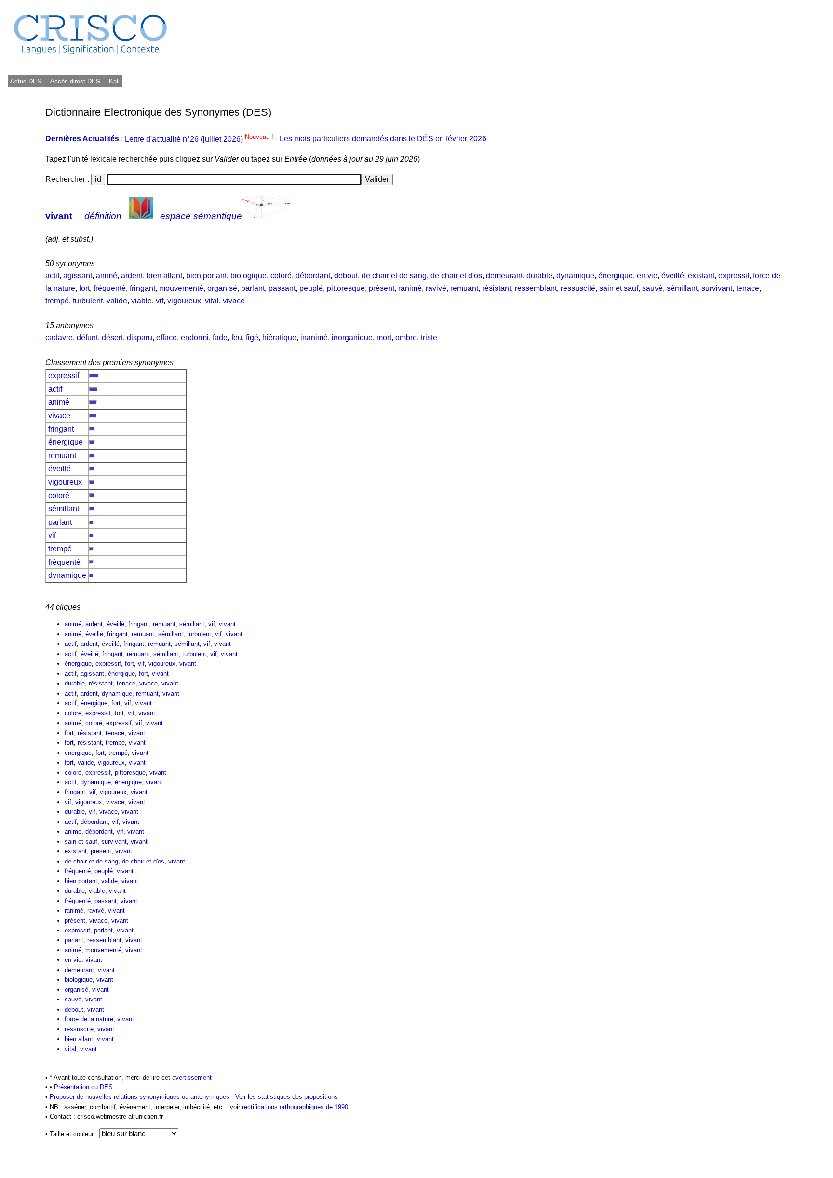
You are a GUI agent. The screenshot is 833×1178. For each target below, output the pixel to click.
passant (282, 288)
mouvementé (181, 288)
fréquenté (110, 288)
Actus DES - (27, 81)
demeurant (504, 276)
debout (346, 276)
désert (112, 337)
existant (701, 276)
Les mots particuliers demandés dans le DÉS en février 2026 (383, 139)
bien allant (164, 276)
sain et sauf (618, 288)
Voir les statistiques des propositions (286, 1096)
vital (212, 301)
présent (381, 288)
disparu (139, 337)
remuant (464, 288)
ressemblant (536, 288)
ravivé (436, 288)
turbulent (88, 301)
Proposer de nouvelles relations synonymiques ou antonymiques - (142, 1096)
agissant (77, 276)
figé (252, 337)
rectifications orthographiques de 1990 (295, 1106)
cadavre (59, 337)
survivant (716, 288)
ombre (406, 337)
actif (52, 276)
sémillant (682, 288)
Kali (114, 81)
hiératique (279, 337)
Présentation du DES (83, 1087)
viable (141, 301)
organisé (222, 288)
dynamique (575, 276)
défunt (87, 337)
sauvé (652, 288)
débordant (313, 276)
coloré (281, 276)
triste (429, 337)
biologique (248, 276)
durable (539, 276)
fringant (142, 288)
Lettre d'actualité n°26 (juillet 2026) (200, 139)
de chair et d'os (456, 276)
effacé (166, 337)
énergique (615, 276)
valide (117, 301)
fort (84, 288)
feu (236, 337)
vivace (234, 301)
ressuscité (578, 288)
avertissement (192, 1077)
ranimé (410, 288)
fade (220, 337)
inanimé (314, 337)
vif (159, 301)
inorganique (352, 337)
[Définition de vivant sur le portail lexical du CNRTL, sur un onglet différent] (141, 216)
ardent (132, 276)
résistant (496, 288)
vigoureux (184, 301)
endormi (195, 337)
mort (383, 337)
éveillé (672, 276)
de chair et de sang (394, 276)
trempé (57, 301)
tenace (747, 288)
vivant (58, 216)
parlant (253, 288)
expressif (733, 276)
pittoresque (346, 288)
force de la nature (89, 1019)
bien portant (206, 276)
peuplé (311, 288)
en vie (647, 276)
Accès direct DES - (77, 81)
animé (106, 276)
